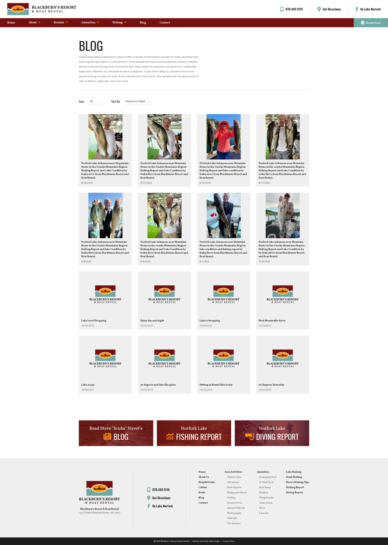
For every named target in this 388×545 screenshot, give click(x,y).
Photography (234, 513)
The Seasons (234, 523)
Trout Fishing (294, 477)
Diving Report (294, 492)
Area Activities (233, 472)
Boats (202, 492)
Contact (165, 23)
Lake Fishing (293, 472)
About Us (204, 477)
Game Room (266, 503)
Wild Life (232, 518)
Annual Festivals (236, 508)
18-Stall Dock (266, 482)
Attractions (233, 482)
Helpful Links (207, 482)
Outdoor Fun (234, 477)
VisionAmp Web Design (209, 541)
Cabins (203, 487)
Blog (143, 23)
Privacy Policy (228, 541)
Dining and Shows (237, 492)
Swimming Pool (267, 477)
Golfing (231, 497)
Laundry (264, 513)
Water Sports (234, 487)
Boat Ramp (265, 487)
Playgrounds (266, 497)
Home (11, 23)
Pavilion (263, 492)
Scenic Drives (234, 503)
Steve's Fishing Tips (297, 482)
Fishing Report (295, 487)
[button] (371, 22)
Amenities (263, 472)
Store (262, 508)
